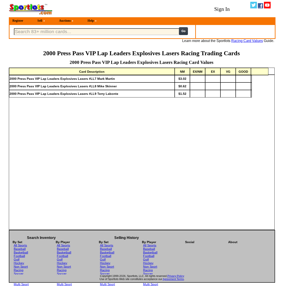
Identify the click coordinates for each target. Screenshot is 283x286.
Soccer (18, 273)
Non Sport (21, 266)
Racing (18, 270)
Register (17, 20)
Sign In (222, 9)
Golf (16, 259)
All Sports (20, 245)
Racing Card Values (247, 41)
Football (19, 256)
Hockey (19, 263)
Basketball (21, 252)
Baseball (20, 249)
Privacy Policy (175, 276)
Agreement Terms (173, 279)
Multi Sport (21, 284)
